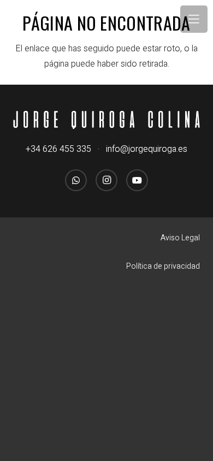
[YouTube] (137, 180)
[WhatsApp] (76, 180)
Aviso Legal (180, 238)
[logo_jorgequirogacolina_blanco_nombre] (106, 120)
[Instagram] (106, 180)
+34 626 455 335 (58, 149)
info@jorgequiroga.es (146, 149)
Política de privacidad (163, 266)
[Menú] (194, 19)
